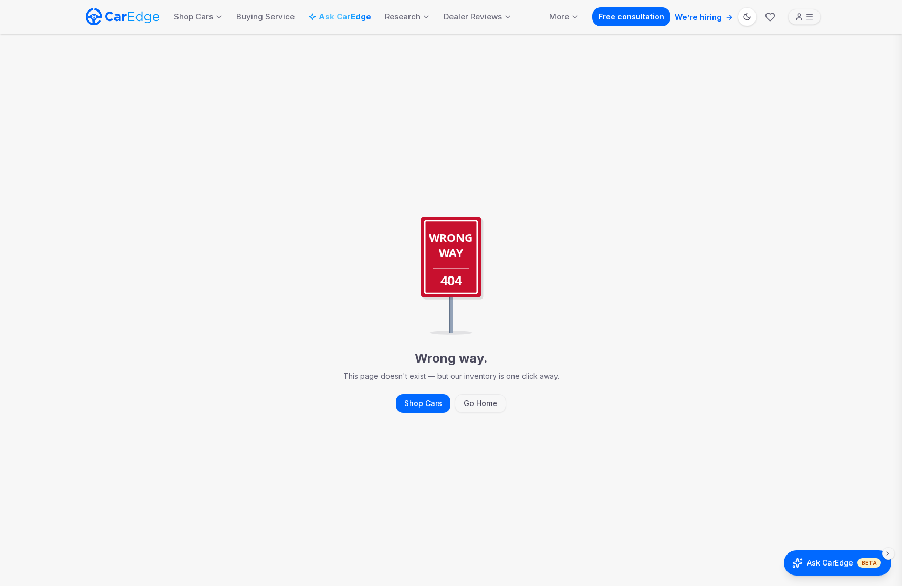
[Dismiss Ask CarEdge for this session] (888, 553)
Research (403, 17)
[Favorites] (770, 16)
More (559, 17)
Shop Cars (193, 17)
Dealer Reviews (473, 17)
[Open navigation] (804, 17)
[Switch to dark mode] (747, 16)
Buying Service (265, 17)
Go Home (480, 403)
